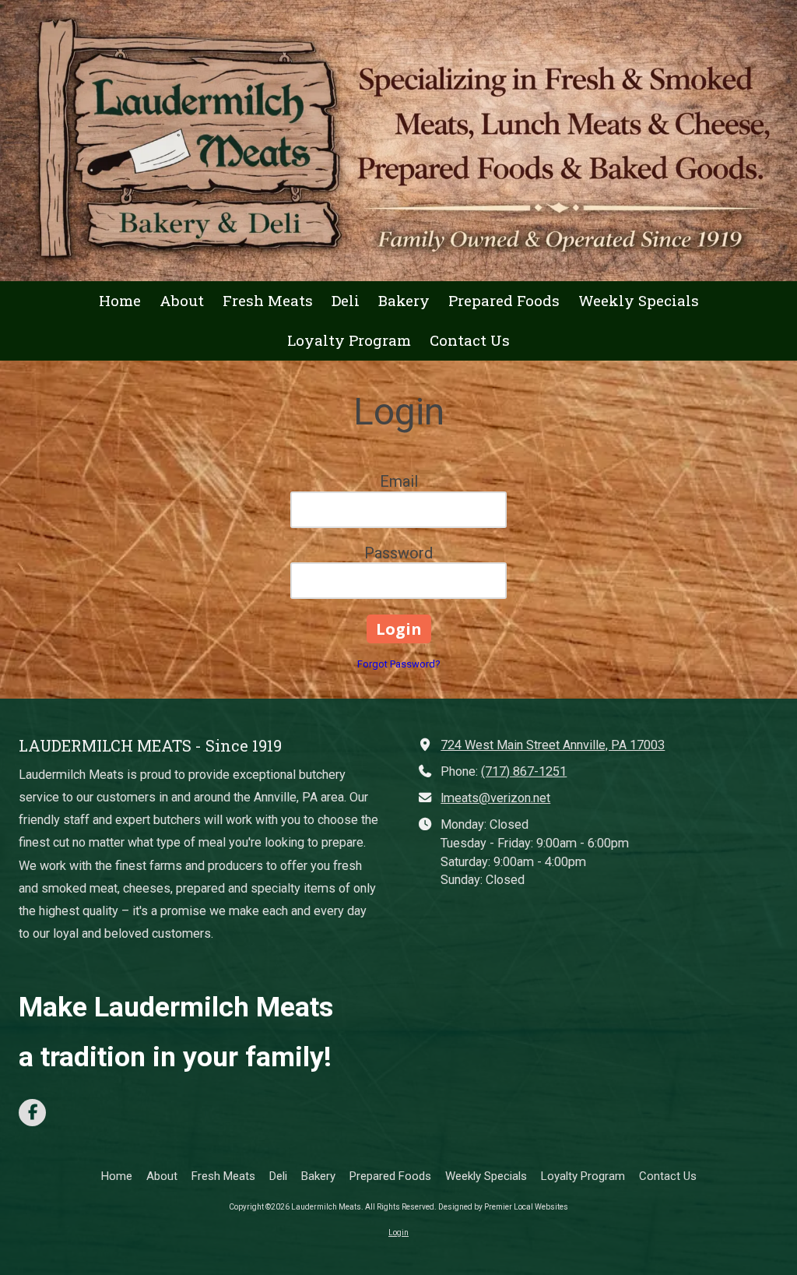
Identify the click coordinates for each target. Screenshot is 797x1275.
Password (398, 553)
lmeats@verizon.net (495, 798)
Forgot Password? (399, 664)
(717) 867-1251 (524, 771)
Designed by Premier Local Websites (503, 1207)
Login (398, 1232)
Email (399, 481)
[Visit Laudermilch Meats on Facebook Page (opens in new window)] (32, 1112)
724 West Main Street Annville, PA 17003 (553, 745)
